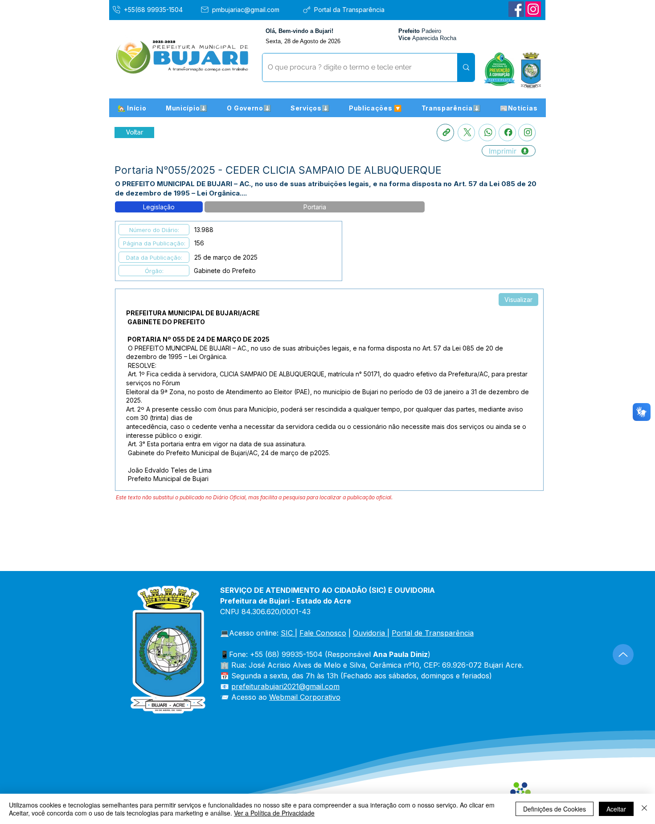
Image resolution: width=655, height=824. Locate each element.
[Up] (623, 654)
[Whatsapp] (487, 132)
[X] (466, 132)
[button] (187, 108)
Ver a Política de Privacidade (274, 812)
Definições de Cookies (554, 808)
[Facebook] (516, 9)
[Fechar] (644, 809)
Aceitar (616, 808)
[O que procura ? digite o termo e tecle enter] (466, 67)
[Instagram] (533, 9)
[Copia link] (445, 132)
